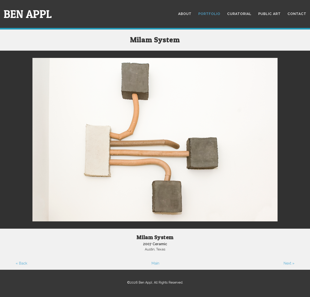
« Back (21, 263)
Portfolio (209, 14)
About (185, 14)
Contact (297, 14)
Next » (288, 263)
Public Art (269, 14)
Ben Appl (28, 14)
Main (155, 263)
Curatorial (239, 14)
